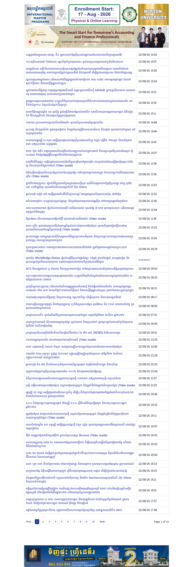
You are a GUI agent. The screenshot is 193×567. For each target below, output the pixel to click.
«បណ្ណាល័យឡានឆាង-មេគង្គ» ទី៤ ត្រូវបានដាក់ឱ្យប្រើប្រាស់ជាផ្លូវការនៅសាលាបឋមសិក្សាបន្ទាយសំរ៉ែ (74, 55)
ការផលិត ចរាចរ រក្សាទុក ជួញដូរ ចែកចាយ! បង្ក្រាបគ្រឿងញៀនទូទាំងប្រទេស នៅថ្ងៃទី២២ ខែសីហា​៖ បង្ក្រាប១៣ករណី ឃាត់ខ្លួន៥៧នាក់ (74, 356)
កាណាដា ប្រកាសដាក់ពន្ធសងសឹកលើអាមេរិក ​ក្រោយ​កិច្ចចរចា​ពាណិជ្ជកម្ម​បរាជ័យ (64, 123)
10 (93, 521)
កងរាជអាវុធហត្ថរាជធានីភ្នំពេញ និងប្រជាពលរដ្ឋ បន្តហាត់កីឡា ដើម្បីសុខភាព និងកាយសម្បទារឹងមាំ (73, 297)
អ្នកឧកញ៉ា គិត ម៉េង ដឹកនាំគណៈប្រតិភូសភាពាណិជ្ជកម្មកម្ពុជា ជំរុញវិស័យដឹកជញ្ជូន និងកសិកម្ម (72, 365)
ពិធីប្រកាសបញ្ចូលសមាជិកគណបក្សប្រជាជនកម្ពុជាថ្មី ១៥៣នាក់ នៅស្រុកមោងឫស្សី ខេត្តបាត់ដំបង (73, 379)
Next (102, 521)
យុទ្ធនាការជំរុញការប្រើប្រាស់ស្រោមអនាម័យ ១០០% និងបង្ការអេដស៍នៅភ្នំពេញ (64, 372)
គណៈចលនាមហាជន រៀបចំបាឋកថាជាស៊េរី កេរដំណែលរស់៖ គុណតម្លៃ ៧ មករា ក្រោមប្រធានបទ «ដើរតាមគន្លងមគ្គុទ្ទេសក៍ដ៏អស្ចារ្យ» (80, 210)
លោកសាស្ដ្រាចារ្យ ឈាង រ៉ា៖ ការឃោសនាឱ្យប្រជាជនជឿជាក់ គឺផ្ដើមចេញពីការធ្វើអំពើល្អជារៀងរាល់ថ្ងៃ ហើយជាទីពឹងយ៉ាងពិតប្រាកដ (78, 444)
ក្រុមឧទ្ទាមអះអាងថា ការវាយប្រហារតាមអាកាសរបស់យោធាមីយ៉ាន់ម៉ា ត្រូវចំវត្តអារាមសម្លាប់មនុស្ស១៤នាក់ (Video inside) (76, 249)
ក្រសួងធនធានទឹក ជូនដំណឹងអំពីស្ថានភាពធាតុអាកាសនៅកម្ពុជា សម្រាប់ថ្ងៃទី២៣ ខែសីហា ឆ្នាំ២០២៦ (75, 315)
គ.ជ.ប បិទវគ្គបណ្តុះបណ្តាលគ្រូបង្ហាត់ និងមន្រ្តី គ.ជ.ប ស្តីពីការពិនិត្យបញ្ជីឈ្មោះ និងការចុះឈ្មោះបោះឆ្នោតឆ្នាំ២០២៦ (76, 405)
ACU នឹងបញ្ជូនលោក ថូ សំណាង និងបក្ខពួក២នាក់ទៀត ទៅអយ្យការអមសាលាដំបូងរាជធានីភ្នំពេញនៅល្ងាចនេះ (80, 269)
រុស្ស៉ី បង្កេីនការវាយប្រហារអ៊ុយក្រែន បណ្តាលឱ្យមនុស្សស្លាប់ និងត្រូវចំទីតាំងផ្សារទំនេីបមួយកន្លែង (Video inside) (80, 386)
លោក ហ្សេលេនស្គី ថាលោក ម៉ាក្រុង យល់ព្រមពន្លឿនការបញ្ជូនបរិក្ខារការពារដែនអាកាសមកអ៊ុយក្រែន (74, 347)
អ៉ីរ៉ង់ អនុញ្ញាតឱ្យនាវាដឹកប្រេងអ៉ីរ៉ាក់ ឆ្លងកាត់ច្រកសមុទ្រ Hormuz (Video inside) (66, 436)
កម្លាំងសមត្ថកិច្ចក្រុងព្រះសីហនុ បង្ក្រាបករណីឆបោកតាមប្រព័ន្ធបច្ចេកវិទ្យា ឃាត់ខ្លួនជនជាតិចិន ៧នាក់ (74, 510)
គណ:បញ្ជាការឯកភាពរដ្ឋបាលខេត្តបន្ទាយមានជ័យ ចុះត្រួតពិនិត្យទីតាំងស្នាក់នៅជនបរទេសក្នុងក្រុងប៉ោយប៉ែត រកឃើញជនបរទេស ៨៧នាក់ (79, 278)
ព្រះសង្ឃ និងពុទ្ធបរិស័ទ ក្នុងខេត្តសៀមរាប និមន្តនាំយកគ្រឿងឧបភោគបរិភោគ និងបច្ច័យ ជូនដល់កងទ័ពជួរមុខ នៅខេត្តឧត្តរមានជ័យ (80, 131)
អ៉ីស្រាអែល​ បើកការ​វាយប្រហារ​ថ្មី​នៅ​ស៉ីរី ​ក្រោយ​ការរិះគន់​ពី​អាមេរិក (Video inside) (66, 219)
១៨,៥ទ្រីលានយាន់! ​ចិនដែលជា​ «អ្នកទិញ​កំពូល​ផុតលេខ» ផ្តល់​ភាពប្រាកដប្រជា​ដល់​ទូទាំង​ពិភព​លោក (74, 62)
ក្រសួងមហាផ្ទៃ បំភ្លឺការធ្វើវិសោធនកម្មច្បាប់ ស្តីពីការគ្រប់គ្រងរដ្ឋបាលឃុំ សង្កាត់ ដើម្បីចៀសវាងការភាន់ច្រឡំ (76, 471)
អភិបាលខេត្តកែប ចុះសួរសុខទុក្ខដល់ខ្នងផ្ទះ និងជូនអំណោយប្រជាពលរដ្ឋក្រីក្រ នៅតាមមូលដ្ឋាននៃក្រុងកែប (77, 201)
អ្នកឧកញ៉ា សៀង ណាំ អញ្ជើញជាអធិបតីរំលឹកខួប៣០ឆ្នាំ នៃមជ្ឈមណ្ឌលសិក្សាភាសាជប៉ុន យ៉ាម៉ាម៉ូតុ (73, 194)
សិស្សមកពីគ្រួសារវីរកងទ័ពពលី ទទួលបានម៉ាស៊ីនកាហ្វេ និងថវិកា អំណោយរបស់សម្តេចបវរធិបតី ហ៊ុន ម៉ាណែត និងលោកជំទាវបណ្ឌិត (79, 480)
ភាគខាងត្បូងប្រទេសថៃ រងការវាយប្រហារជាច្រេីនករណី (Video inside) (61, 340)
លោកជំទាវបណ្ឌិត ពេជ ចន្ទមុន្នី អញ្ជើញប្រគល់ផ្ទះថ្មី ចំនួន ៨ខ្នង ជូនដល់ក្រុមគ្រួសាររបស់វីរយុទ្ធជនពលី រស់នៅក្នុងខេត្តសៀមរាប (80, 427)
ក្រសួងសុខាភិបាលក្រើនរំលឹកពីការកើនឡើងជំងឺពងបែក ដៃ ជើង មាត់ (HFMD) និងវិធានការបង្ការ (73, 333)
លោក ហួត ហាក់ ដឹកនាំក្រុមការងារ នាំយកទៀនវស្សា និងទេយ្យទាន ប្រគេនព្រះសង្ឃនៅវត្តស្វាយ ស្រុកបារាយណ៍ (80, 464)
